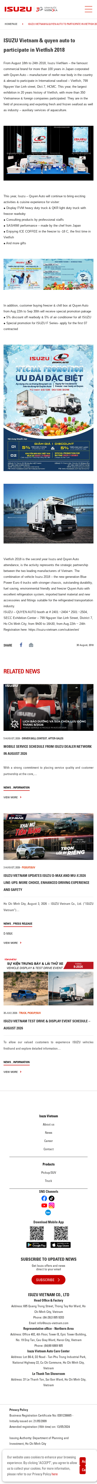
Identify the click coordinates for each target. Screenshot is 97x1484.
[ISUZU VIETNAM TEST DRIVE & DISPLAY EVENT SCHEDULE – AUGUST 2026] (48, 982)
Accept (84, 1461)
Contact (49, 1149)
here (55, 1474)
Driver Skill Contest (34, 738)
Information (21, 787)
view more (11, 797)
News (7, 787)
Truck (48, 1181)
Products (49, 1164)
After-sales (55, 738)
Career (48, 1141)
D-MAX (8, 933)
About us (48, 1124)
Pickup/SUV (48, 1172)
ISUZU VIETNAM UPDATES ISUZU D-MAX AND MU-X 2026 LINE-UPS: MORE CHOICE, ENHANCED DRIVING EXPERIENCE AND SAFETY (46, 882)
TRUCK (22, 1013)
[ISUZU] (45, 9)
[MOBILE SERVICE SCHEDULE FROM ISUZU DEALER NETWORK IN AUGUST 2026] (48, 707)
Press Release (22, 923)
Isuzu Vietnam (48, 1116)
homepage (11, 24)
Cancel (84, 1470)
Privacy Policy (18, 1410)
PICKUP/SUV (28, 867)
